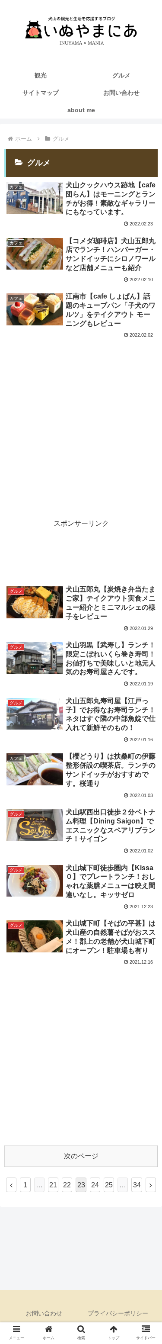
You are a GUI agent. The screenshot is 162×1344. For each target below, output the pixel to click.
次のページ (81, 1156)
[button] (144, 1197)
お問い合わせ (44, 1313)
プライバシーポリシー (118, 1313)
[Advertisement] (81, 427)
